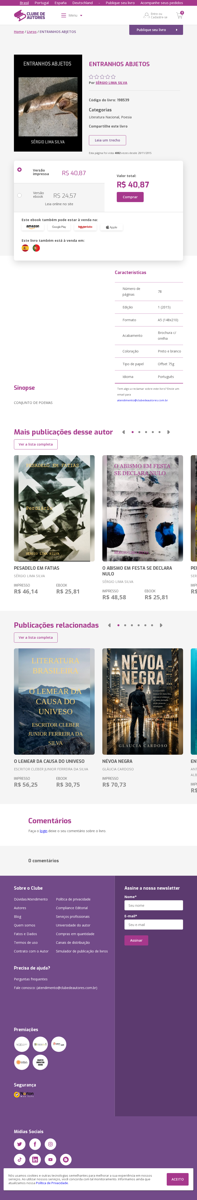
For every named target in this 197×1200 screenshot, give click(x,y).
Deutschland (82, 2)
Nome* (130, 897)
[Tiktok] (19, 1159)
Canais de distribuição (73, 942)
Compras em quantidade (75, 934)
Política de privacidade (73, 899)
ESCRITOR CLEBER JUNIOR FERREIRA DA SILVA (51, 769)
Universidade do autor (73, 925)
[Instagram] (50, 1144)
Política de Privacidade (52, 1183)
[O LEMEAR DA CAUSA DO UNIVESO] (54, 701)
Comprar (130, 197)
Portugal (42, 2)
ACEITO (178, 1179)
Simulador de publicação (82, 951)
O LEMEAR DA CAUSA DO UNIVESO (49, 761)
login (43, 831)
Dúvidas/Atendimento (31, 899)
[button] (123, 432)
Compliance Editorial (72, 908)
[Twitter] (19, 1144)
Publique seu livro (120, 2)
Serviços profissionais (73, 916)
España (61, 2)
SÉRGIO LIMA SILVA (111, 82)
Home (19, 31)
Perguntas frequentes (31, 979)
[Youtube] (50, 1159)
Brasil (24, 2)
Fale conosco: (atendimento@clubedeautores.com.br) (55, 987)
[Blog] (66, 1159)
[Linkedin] (35, 1159)
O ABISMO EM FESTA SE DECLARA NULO (137, 571)
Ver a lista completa (36, 444)
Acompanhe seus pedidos (162, 2)
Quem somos (24, 925)
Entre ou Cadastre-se (159, 15)
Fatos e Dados (25, 934)
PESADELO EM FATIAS (36, 568)
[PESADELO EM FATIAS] (54, 508)
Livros (32, 31)
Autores (20, 908)
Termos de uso (26, 942)
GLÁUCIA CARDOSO (118, 769)
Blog (17, 916)
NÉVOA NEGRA (117, 761)
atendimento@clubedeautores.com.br (142, 400)
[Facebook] (35, 1144)
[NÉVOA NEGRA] (142, 701)
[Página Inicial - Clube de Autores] (29, 16)
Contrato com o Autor (31, 951)
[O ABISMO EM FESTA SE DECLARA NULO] (142, 508)
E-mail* (130, 916)
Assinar (136, 940)
